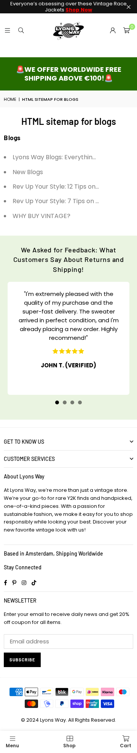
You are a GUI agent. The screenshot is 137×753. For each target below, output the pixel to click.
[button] (126, 30)
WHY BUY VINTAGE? (41, 216)
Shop (69, 745)
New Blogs (28, 172)
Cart (125, 745)
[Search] (21, 30)
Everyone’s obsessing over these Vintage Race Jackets (68, 7)
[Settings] (112, 30)
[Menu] (7, 30)
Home (10, 99)
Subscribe (22, 659)
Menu (12, 745)
